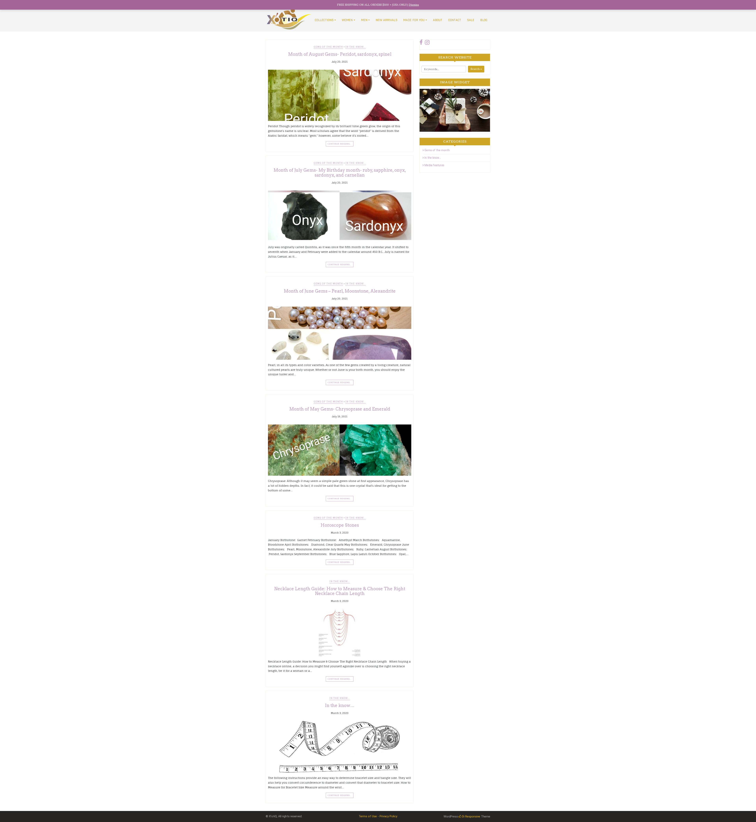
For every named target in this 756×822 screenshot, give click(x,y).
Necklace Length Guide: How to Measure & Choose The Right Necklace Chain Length (339, 591)
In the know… (339, 705)
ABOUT (437, 20)
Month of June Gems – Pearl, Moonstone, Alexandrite (340, 291)
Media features (434, 165)
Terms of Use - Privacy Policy (378, 816)
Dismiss (414, 4)
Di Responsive (470, 816)
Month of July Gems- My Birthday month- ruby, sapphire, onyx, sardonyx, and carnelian (339, 172)
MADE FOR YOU (413, 20)
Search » (476, 69)
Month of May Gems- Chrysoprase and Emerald (339, 408)
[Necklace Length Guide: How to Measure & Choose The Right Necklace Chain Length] (339, 632)
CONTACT (454, 20)
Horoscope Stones (340, 525)
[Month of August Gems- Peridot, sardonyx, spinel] (339, 95)
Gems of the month (328, 46)
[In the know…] (339, 747)
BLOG (483, 20)
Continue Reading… (340, 144)
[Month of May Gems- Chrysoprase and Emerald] (339, 450)
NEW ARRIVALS (386, 20)
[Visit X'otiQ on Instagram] (427, 43)
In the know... (355, 46)
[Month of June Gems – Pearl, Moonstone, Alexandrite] (339, 333)
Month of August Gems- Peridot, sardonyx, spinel (339, 54)
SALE (470, 20)
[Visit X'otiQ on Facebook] (421, 43)
